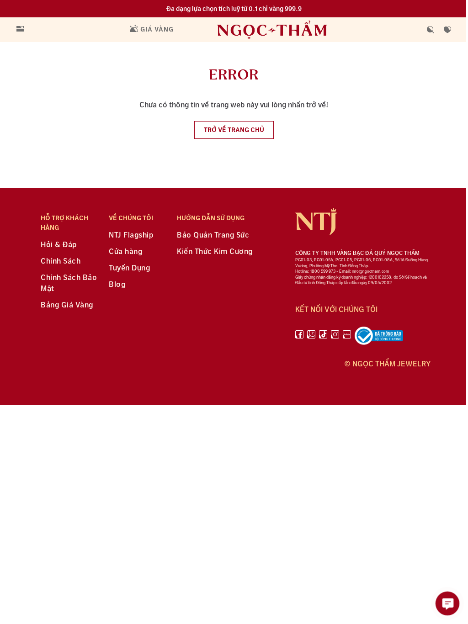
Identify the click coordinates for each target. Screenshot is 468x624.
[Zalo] (311, 337)
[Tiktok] (323, 337)
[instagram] (335, 337)
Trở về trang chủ (234, 130)
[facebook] (299, 337)
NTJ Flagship (131, 235)
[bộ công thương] (379, 337)
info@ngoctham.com (370, 272)
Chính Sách (60, 261)
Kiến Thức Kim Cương (215, 252)
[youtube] (347, 337)
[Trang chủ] (291, 29)
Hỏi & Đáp (59, 245)
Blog (117, 284)
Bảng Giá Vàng (67, 305)
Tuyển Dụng (129, 268)
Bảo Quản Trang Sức (213, 235)
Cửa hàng (125, 252)
